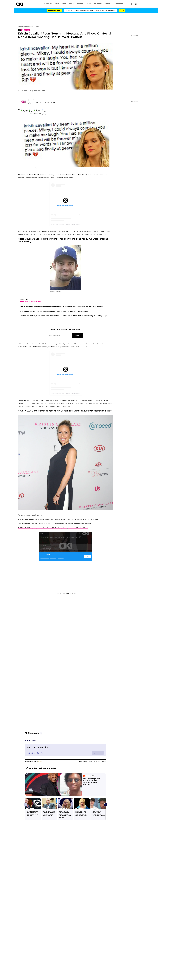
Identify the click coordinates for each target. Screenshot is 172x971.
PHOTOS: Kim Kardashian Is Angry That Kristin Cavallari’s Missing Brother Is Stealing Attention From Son (58, 519)
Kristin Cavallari (34, 26)
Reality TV (48, 4)
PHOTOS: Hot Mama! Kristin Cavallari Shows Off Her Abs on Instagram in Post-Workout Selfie (53, 528)
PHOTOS (80, 4)
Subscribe (119, 4)
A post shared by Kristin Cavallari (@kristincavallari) (65, 224)
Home (20, 26)
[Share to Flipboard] (37, 110)
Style (64, 4)
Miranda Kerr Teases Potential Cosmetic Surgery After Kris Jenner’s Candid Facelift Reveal (54, 311)
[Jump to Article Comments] (19, 110)
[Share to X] (31, 110)
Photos (25, 26)
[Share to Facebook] (24, 110)
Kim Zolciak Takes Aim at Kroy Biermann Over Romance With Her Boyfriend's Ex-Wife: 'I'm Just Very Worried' (61, 306)
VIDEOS (88, 4)
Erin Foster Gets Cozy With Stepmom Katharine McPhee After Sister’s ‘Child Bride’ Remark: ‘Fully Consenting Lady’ (63, 316)
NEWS (57, 4)
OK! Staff (31, 100)
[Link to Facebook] (127, 4)
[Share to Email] (44, 110)
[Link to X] (136, 4)
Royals (71, 4)
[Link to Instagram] (131, 4)
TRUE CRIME (98, 4)
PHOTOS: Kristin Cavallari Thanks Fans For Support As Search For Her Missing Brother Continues (54, 523)
